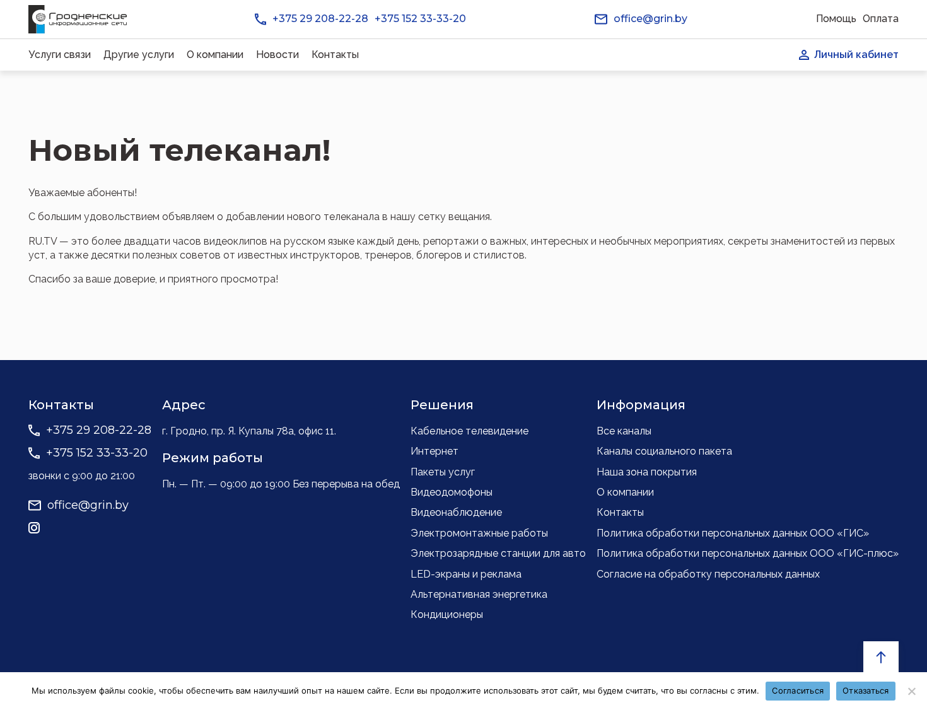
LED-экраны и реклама (466, 574)
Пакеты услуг (443, 472)
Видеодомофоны (452, 492)
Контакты (335, 55)
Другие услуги (138, 55)
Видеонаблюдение (456, 512)
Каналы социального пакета (664, 451)
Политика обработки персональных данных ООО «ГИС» (733, 533)
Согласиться (798, 690)
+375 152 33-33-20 (420, 19)
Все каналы (624, 431)
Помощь (836, 19)
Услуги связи (59, 55)
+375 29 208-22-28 (320, 19)
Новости (277, 55)
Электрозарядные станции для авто (498, 553)
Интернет (434, 451)
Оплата (881, 19)
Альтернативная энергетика (479, 594)
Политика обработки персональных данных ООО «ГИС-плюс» (748, 553)
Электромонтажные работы (479, 533)
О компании (215, 55)
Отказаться (865, 690)
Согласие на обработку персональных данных (708, 574)
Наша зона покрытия (647, 472)
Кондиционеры (447, 614)
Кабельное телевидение (469, 431)
